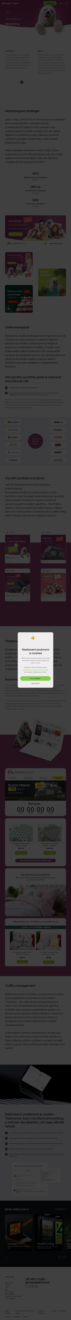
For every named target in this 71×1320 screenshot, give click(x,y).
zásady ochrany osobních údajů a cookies (35, 670)
